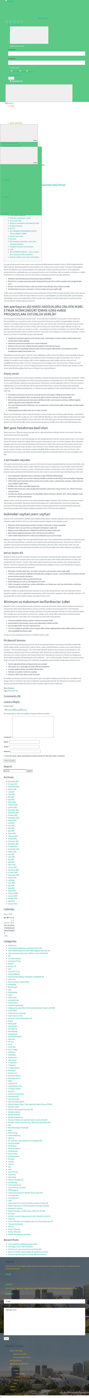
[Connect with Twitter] (29, 71)
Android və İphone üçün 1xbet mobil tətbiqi (24, 257)
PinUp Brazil (12, 1146)
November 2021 (13, 844)
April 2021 (11, 862)
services (11, 1161)
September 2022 (13, 818)
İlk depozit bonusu (16, 226)
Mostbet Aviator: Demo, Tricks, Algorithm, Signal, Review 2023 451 (30, 1104)
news (10, 1130)
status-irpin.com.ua (14, 1185)
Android (10, 964)
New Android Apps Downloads (18, 1128)
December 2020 (13, 870)
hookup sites (12, 1057)
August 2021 (12, 852)
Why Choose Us (16, 128)
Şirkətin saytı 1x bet (16, 236)
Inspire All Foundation (19, 126)
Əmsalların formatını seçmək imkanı (21, 247)
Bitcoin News (12, 987)
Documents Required (23, 1377)
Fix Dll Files (12, 1047)
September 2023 (13, 787)
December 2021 (13, 841)
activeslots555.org (14, 958)
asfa (9, 969)
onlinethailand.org (14, 1135)
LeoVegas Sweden (14, 1089)
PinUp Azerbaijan (14, 1143)
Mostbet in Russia (14, 1112)
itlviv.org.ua (12, 1070)
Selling (6, 197)
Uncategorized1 (13, 1198)
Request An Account (14, 25)
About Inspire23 (16, 123)
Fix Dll (10, 1044)
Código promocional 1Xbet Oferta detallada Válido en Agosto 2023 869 (31, 1008)
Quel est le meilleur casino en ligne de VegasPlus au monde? (28, 1252)
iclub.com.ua (12, 1060)
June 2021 (11, 857)
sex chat (11, 1164)
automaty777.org (14, 971)
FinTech (11, 1042)
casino (10, 995)
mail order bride (13, 1096)
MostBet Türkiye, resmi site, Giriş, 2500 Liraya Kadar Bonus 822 (29, 1122)
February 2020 (13, 893)
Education (11, 1039)
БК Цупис (11, 1214)
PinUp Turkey (12, 1154)
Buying (6, 180)
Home (12, 106)
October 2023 (12, 784)
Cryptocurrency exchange (17, 1013)
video (10, 1201)
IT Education (12, 1063)
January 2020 (12, 896)
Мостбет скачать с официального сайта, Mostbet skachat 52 (29, 1216)
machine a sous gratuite (16, 1094)
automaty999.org (14, 974)
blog (9, 990)
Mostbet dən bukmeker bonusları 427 (20, 1109)
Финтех (11, 1227)
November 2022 (13, 813)
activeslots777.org (14, 961)
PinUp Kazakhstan (14, 1148)
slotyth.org (12, 1174)
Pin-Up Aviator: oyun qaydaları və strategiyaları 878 (25, 1141)
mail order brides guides (16, 1102)
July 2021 (11, 854)
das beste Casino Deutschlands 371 (20, 1018)
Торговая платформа (15, 1224)
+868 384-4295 (42, 1288)
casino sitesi (12, 997)
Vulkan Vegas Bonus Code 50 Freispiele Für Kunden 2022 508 (28, 1206)
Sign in (11, 78)
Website (7, 751)
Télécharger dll (13, 1190)
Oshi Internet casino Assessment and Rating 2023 (25, 1249)
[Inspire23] (9, 1)
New (9, 1125)
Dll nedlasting (12, 1031)
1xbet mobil (63, 296)
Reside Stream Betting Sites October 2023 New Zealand (27, 1254)
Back (35, 140)
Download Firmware (15, 1037)
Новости (11, 1219)
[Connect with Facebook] (15, 71)
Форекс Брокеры (14, 1229)
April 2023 (11, 800)
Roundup (11, 1159)
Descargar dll (12, 1029)
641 (9, 956)
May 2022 (11, 828)
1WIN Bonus (12, 945)
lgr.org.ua (11, 1091)
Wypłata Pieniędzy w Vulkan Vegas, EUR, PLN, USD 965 (26, 1211)
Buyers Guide (20, 1374)
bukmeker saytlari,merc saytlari (20, 218)
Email (6, 747)
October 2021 (12, 846)
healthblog (11, 1055)
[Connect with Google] (22, 71)
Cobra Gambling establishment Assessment (22, 1244)
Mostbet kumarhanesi (15, 1117)
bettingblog (12, 984)
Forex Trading (12, 1050)
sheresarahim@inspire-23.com (67, 1288)
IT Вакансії (12, 1065)
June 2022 (11, 826)
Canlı (11, 249)
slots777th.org (13, 1172)
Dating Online (12, 1026)
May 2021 (11, 859)
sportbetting (12, 1182)
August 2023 (12, 789)
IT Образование (13, 1068)
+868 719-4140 (51, 1288)
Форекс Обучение (14, 1232)
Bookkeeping (12, 992)
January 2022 (12, 839)
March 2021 (12, 865)
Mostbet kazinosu (14, 1115)
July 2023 (11, 792)
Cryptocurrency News (15, 1016)
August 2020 (12, 878)
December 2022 (13, 810)
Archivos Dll (12, 966)
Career (12, 148)
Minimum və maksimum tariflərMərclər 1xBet (24, 223)
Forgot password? (14, 75)
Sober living (12, 1177)
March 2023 (12, 802)
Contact (13, 150)
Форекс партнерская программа (19, 1234)
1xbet (9, 691)
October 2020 (12, 872)
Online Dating (12, 1133)
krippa (10, 1081)
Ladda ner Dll (12, 1083)
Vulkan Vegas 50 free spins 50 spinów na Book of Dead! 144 (28, 1203)
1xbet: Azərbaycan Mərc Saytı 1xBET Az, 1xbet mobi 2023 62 (28, 953)
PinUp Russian (13, 1151)
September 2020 (13, 875)
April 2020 (11, 888)
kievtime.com (12, 1073)
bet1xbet (13, 239)
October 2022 (12, 815)
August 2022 (12, 820)
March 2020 (12, 891)
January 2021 (12, 867)
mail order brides (13, 1099)
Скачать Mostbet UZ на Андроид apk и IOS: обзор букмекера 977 (30, 1221)
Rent (6, 214)
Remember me (17, 81)
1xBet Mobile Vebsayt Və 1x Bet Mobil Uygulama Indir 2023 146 (29, 951)
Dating (10, 1021)
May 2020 (11, 885)
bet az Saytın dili (15, 221)
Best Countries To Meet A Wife (18, 982)
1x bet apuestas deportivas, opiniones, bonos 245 (25, 948)
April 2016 (11, 901)
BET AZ (12, 228)
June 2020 (11, 883)
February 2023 (13, 805)
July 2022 (11, 823)
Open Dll (11, 1138)
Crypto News (12, 1011)
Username (11, 50)
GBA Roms (11, 1052)
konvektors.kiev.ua (14, 1076)
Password (11, 59)
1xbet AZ (15, 691)
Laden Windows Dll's (15, 1086)
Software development (16, 1180)
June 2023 (11, 794)
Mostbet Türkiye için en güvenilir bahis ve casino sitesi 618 (27, 1120)
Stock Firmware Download (17, 1188)
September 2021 (13, 849)
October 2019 (12, 898)
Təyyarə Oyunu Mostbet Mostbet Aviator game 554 (25, 1193)
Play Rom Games (13, 1156)
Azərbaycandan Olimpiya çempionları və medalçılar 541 (26, 977)
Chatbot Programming (15, 1005)
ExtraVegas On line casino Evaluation (20, 1247)
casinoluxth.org (13, 1000)
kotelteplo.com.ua (14, 1078)
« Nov (6, 936)
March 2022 (12, 833)
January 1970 (12, 904)
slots (10, 1169)
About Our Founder (10, 143)
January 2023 (12, 807)
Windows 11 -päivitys (15, 1208)
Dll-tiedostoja (12, 1034)
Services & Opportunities (12, 146)
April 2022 (11, 831)
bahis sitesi (12, 979)
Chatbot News (13, 1003)
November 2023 (13, 781)
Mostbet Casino (13, 1107)
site (9, 1167)
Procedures (15, 145)
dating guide (12, 1024)
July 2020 (11, 880)
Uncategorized (13, 1195)
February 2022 (13, 836)
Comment (8, 737)
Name (6, 742)
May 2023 (11, 797)
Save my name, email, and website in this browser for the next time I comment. (35, 756)
